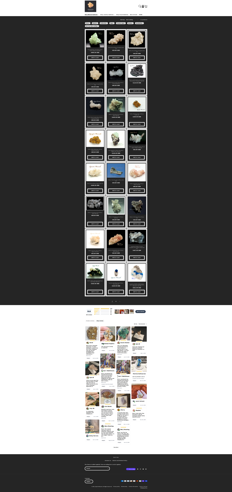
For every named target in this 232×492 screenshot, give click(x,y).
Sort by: (122, 19)
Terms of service (143, 486)
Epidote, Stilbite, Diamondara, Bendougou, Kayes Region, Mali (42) (95, 281)
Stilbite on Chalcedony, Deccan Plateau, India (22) (116, 217)
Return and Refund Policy (120, 460)
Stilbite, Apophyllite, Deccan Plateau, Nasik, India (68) (137, 184)
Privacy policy (116, 486)
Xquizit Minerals (98, 486)
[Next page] (119, 301)
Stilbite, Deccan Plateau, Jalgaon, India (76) (95, 183)
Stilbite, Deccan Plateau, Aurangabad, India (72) (116, 48)
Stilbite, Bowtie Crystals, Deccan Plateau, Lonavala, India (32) (115, 83)
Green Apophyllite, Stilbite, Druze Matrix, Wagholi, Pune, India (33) (116, 151)
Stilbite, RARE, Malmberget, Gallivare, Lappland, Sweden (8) (95, 150)
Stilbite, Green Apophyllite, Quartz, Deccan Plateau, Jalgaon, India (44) (137, 147)
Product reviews (90, 320)
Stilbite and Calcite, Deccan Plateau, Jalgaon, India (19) (95, 251)
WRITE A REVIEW (140, 311)
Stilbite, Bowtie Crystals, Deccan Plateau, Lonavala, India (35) (95, 118)
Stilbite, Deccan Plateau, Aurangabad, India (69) (95, 84)
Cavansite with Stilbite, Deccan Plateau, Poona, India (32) (116, 284)
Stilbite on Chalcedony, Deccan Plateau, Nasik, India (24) (116, 115)
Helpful (88, 358)
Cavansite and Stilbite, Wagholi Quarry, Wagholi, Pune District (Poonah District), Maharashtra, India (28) (137, 285)
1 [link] (112, 301)
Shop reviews (100, 320)
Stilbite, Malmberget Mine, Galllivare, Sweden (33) (137, 114)
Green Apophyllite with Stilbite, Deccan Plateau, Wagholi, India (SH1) (95, 50)
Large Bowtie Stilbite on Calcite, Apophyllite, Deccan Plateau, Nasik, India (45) (137, 247)
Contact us (108, 460)
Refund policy (124, 486)
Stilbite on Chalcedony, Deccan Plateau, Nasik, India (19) (95, 213)
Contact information (133, 486)
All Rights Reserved (107, 486)
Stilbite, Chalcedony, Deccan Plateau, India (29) (116, 180)
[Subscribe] (107, 468)
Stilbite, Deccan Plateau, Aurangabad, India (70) (137, 51)
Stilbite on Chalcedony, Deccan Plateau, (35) (137, 217)
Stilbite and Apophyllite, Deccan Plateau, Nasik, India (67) (116, 251)
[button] (92, 14)
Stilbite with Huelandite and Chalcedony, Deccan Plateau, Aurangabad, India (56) (136, 80)
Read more (88, 355)
